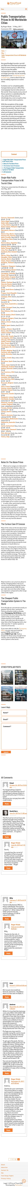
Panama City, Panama (8, 236)
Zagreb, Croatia (6, 358)
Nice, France (5, 343)
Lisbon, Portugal (6, 307)
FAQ (2, 1173)
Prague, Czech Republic (9, 293)
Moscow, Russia (6, 284)
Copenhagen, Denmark (8, 429)
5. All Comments (6, 172)
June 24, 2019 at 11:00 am (18, 813)
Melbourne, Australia (8, 422)
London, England (6, 404)
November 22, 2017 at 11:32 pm (17, 1082)
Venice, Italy (5, 437)
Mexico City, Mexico (7, 234)
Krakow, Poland (6, 286)
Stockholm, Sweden (7, 399)
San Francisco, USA (7, 372)
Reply (7, 804)
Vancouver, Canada (7, 394)
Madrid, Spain (5, 325)
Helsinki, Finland (6, 390)
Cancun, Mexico (6, 259)
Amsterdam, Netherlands (9, 419)
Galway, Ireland (6, 388)
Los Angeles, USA (7, 338)
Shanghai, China (6, 257)
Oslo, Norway (5, 433)
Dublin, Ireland (6, 341)
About (3, 1164)
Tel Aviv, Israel (6, 345)
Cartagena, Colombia (8, 273)
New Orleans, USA (7, 311)
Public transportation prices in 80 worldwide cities (13, 56)
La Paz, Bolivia (6, 225)
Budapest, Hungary (7, 318)
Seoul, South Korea (7, 289)
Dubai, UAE (5, 275)
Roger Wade (15, 843)
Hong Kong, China (7, 239)
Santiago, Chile (6, 297)
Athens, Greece (6, 322)
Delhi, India (5, 223)
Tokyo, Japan (5, 365)
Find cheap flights (7, 1176)
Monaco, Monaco (6, 329)
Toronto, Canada (6, 408)
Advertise (4, 1167)
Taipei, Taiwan (6, 261)
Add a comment (18, 29)
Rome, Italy (5, 331)
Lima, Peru (4, 250)
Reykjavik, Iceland (7, 397)
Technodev (18, 1185)
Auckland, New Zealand (9, 252)
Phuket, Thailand (6, 282)
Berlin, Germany (6, 354)
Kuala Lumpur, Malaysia (9, 227)
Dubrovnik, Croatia (7, 336)
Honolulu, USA (6, 377)
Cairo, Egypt (5, 221)
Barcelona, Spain (6, 361)
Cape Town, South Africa (9, 304)
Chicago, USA (5, 340)
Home (3, 51)
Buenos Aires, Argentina (9, 243)
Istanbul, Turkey (6, 300)
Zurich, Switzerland (7, 426)
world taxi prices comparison (12, 76)
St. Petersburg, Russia (8, 270)
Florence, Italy (6, 352)
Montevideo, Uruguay (8, 277)
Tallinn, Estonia (6, 332)
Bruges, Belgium (6, 350)
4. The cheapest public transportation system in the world (13, 169)
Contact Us (4, 1170)
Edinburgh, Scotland (8, 367)
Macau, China (5, 255)
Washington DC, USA (8, 347)
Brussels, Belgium (7, 383)
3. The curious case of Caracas (11, 166)
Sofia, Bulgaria (6, 279)
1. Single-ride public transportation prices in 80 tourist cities (14, 160)
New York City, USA (7, 379)
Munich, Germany (7, 415)
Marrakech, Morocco (8, 230)
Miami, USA (5, 376)
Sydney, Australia (7, 368)
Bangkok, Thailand (7, 262)
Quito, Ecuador (6, 237)
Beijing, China (5, 246)
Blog (2, 53)
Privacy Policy (6, 1178)
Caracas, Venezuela (7, 218)
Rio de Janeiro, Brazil (8, 315)
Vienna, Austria (6, 411)
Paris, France (5, 386)
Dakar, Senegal (6, 248)
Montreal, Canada (7, 402)
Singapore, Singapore (8, 266)
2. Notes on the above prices (10, 163)
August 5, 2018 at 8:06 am (18, 985)
